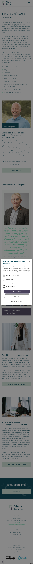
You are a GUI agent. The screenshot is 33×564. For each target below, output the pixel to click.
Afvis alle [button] (17, 296)
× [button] (29, 261)
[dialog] (16, 282)
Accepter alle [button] (17, 291)
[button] (16, 302)
